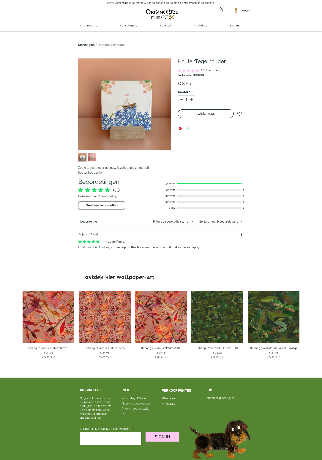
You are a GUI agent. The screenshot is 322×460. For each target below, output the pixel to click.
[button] (221, 9)
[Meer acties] (241, 234)
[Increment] (192, 99)
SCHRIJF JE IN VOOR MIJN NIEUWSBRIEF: (105, 429)
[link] (199, 70)
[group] (161, 326)
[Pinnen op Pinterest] (180, 128)
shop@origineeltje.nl (220, 398)
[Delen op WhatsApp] (187, 128)
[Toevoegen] (239, 113)
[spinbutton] (186, 99)
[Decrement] (181, 99)
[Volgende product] (305, 317)
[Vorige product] (17, 317)
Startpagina (86, 45)
